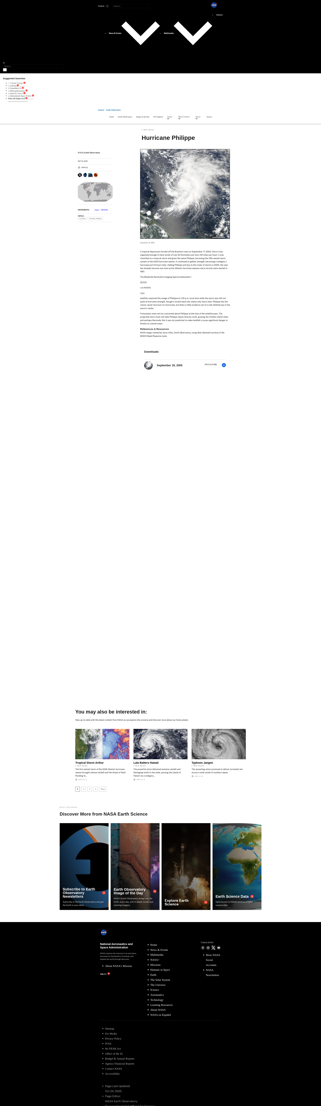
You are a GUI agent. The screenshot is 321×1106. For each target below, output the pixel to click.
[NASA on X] (213, 948)
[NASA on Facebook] (203, 948)
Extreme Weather (95, 218)
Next (103, 789)
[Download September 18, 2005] (224, 366)
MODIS (104, 210)
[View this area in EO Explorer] (95, 192)
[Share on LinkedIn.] (90, 175)
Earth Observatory (125, 117)
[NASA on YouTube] (219, 948)
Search (209, 117)
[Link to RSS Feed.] (96, 175)
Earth (111, 117)
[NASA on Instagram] (208, 948)
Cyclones (82, 218)
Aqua (96, 210)
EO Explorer (158, 117)
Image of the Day (142, 117)
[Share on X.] (80, 175)
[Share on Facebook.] (85, 175)
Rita (189, 265)
